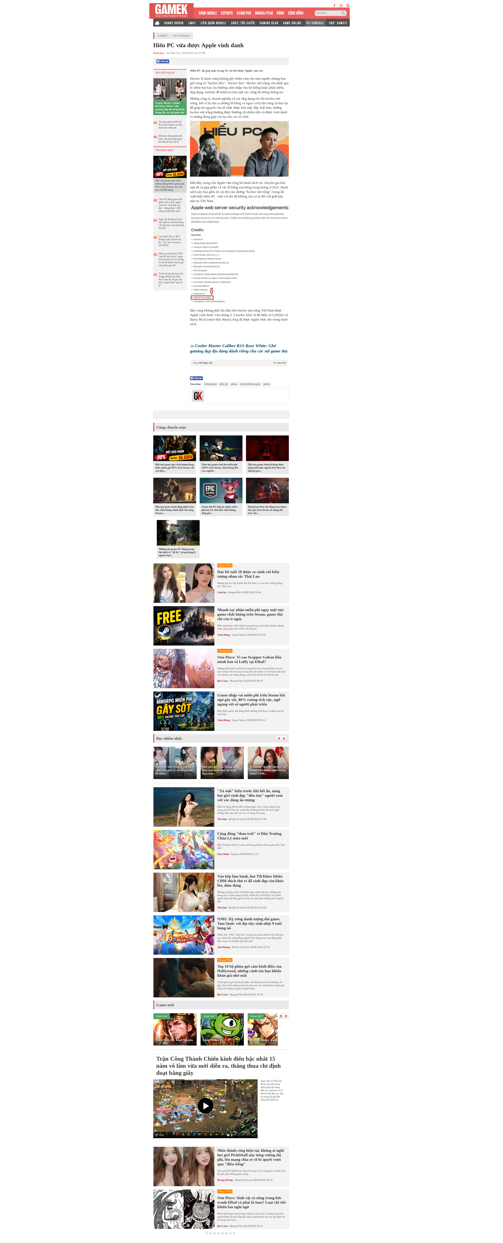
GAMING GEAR (269, 22)
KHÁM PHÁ (244, 12)
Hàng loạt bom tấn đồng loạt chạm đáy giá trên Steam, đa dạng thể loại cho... (267, 510)
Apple (266, 384)
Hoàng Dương (225, 1179)
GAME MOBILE (208, 12)
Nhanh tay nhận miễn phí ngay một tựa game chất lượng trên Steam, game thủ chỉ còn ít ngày (250, 614)
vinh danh (210, 384)
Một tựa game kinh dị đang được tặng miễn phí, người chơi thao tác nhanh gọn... (266, 467)
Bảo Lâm (222, 680)
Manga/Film (234, 592)
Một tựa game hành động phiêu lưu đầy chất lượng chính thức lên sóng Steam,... (174, 510)
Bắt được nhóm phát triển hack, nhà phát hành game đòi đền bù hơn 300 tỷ (171, 139)
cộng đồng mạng (250, 384)
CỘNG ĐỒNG (295, 12)
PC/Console (182, 35)
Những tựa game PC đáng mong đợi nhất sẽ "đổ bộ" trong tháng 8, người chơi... (177, 552)
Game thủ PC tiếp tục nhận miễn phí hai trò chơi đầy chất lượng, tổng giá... (219, 510)
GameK (162, 35)
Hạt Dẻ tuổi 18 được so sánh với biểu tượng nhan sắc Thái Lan (248, 574)
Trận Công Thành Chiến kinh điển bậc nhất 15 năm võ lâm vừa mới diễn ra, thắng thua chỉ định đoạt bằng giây (218, 1065)
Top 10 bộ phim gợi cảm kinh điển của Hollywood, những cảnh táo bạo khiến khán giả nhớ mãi (249, 970)
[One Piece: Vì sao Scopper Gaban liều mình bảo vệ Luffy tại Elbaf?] (183, 668)
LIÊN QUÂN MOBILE (213, 22)
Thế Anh (222, 819)
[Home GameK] (157, 23)
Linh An (221, 592)
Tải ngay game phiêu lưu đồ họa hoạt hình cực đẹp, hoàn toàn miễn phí (171, 124)
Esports (235, 854)
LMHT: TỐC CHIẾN (243, 22)
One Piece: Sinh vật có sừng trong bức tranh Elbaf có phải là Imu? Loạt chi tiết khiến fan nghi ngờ (251, 1202)
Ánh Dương (223, 947)
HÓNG (280, 12)
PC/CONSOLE (315, 22)
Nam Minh (223, 854)
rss (348, 5)
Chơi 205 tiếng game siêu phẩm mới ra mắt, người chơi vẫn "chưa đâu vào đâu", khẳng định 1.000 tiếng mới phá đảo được (170, 205)
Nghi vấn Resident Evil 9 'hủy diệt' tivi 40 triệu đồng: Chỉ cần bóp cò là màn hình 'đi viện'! (171, 224)
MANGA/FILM (264, 12)
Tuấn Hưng (223, 634)
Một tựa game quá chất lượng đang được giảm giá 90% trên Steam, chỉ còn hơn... (174, 467)
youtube (341, 5)
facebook (335, 5)
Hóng (234, 384)
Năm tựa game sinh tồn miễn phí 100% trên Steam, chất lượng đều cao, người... (220, 467)
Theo (239, 362)
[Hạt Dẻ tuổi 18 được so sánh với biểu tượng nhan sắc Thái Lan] (183, 583)
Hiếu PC (223, 384)
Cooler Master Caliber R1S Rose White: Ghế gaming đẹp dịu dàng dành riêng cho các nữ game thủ (169, 107)
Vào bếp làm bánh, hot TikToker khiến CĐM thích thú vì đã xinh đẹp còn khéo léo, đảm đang (250, 880)
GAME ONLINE (292, 22)
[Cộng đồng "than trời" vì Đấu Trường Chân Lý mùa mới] (183, 849)
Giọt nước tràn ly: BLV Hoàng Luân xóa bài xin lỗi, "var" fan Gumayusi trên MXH (170, 241)
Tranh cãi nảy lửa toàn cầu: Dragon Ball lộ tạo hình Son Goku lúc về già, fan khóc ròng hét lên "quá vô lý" (171, 279)
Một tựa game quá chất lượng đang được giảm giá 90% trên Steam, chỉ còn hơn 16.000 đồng (169, 185)
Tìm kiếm (344, 13)
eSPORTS (227, 12)
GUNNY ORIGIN (174, 22)
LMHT (192, 22)
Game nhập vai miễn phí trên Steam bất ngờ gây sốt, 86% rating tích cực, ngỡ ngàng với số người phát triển (251, 699)
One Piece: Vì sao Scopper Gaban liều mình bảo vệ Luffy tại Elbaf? (249, 659)
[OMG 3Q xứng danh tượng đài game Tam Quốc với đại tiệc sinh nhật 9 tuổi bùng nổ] (183, 935)
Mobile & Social (237, 819)
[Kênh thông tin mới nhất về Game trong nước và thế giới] (171, 11)
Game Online (239, 634)
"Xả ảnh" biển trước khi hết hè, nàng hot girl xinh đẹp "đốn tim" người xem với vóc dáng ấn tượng (250, 795)
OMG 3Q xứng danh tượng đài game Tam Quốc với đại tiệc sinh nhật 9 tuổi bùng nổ (249, 923)
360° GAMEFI (338, 22)
